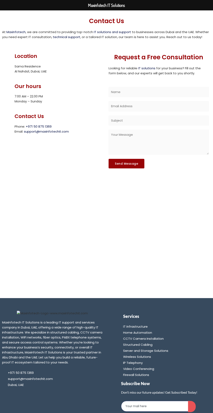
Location (26, 56)
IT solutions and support (112, 32)
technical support (66, 37)
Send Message (126, 164)
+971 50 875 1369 (39, 126)
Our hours (28, 86)
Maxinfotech (16, 32)
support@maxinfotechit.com (46, 131)
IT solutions (146, 68)
